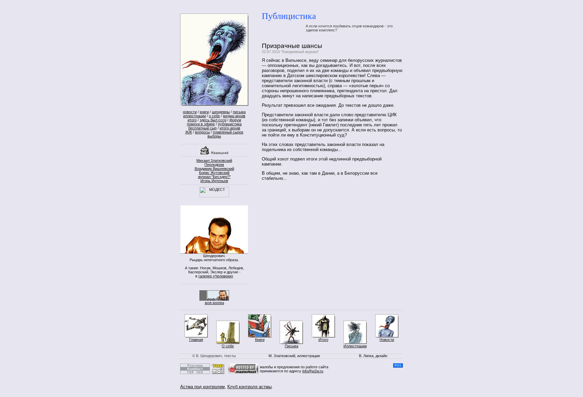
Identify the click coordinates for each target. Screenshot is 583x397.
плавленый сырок (228, 132)
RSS (397, 365)
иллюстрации (194, 116)
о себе (214, 116)
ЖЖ (188, 132)
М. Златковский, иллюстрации (294, 356)
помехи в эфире (201, 124)
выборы (214, 136)
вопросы (202, 132)
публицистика (230, 124)
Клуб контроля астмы (249, 386)
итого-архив (230, 128)
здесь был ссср (213, 120)
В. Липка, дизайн (373, 356)
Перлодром (214, 165)
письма (239, 112)
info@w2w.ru (312, 371)
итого (192, 120)
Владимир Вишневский (214, 169)
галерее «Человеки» (215, 276)
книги (204, 112)
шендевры (221, 112)
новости (190, 112)
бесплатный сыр (202, 128)
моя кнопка (214, 303)
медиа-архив (234, 116)
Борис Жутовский (214, 173)
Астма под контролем (202, 386)
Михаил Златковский (214, 160)
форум (235, 120)
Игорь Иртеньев (214, 181)
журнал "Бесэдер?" (214, 177)
